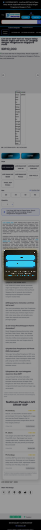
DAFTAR (20, 264)
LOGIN (20, 257)
